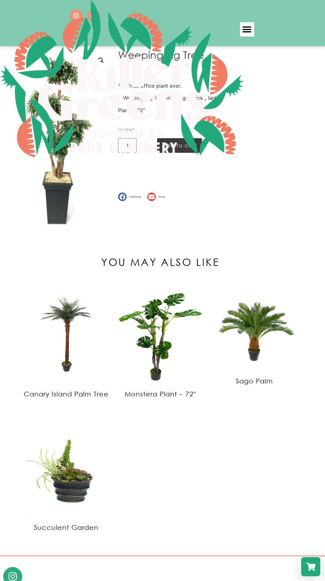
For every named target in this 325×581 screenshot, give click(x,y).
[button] (247, 29)
